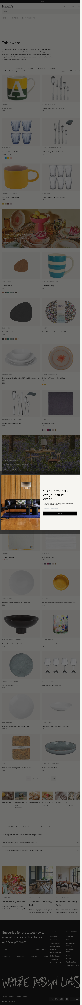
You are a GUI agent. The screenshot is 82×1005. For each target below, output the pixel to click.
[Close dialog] (78, 477)
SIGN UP (60, 513)
